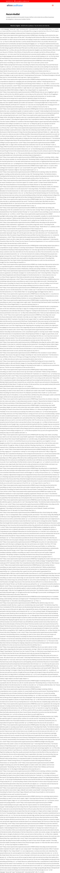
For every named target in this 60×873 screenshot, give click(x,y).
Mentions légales (15, 25)
